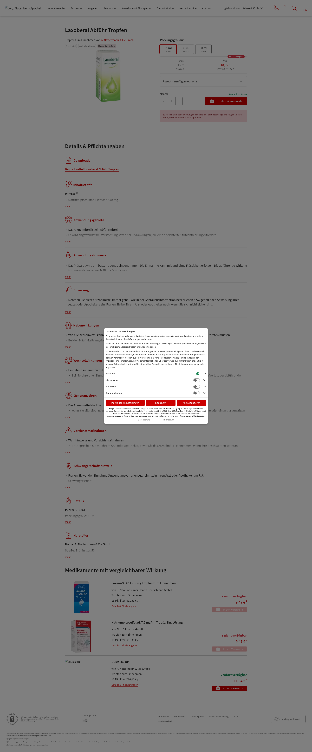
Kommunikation (114, 393)
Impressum (168, 419)
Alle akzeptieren (191, 402)
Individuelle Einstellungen (125, 402)
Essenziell (110, 373)
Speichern (160, 402)
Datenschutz (144, 419)
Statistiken (111, 386)
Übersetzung (112, 380)
